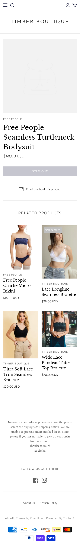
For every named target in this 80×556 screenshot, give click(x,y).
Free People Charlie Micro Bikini (17, 285)
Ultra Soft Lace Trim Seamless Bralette (18, 374)
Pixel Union (37, 518)
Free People (12, 274)
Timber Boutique (40, 21)
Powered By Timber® (60, 518)
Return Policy (48, 503)
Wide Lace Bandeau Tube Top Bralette (56, 362)
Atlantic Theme (15, 518)
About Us (29, 503)
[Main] (5, 5)
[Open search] (12, 5)
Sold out (40, 171)
